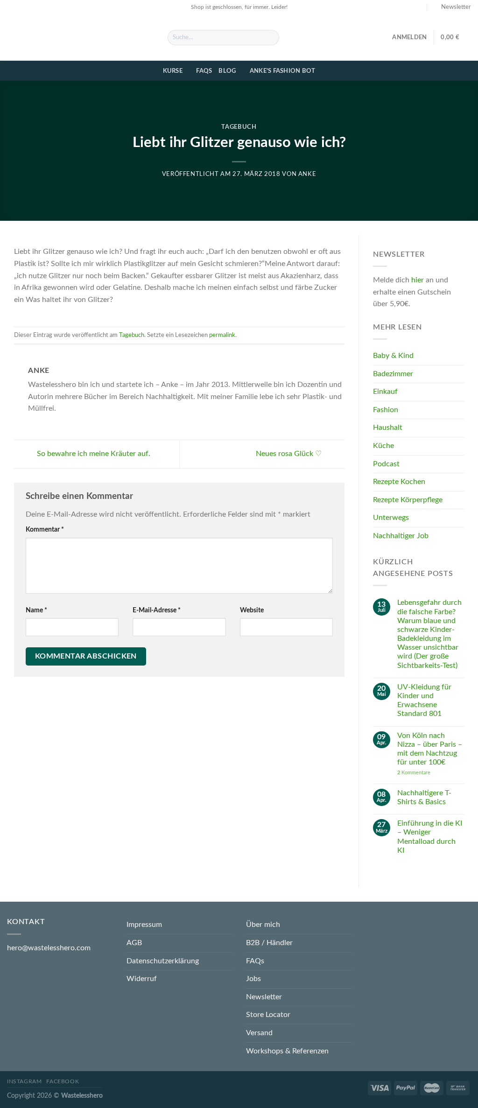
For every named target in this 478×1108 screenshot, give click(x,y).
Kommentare (413, 773)
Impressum (144, 924)
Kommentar (45, 529)
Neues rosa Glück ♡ (289, 453)
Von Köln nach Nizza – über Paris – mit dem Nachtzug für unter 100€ (429, 749)
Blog (227, 71)
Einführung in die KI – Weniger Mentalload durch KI (429, 837)
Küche (383, 446)
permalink (222, 335)
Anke (307, 174)
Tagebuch (238, 127)
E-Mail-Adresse (157, 610)
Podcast (386, 464)
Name (36, 610)
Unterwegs (391, 518)
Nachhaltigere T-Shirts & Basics (424, 797)
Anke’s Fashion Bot (283, 71)
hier (417, 280)
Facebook (62, 1081)
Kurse (173, 71)
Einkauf (385, 392)
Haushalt (387, 428)
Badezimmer (393, 374)
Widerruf (142, 978)
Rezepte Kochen (399, 482)
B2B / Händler (269, 943)
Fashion (385, 410)
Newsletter (264, 997)
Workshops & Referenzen (287, 1051)
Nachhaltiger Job (401, 536)
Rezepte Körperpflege (408, 500)
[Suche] (270, 38)
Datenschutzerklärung (163, 961)
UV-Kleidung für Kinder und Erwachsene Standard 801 (424, 700)
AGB (134, 943)
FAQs (204, 71)
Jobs (253, 978)
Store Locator (268, 1014)
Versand (259, 1033)
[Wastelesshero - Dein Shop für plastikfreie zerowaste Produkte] (80, 37)
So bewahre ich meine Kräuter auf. (92, 453)
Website (252, 610)
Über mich (263, 924)
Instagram (24, 1081)
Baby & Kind (393, 356)
